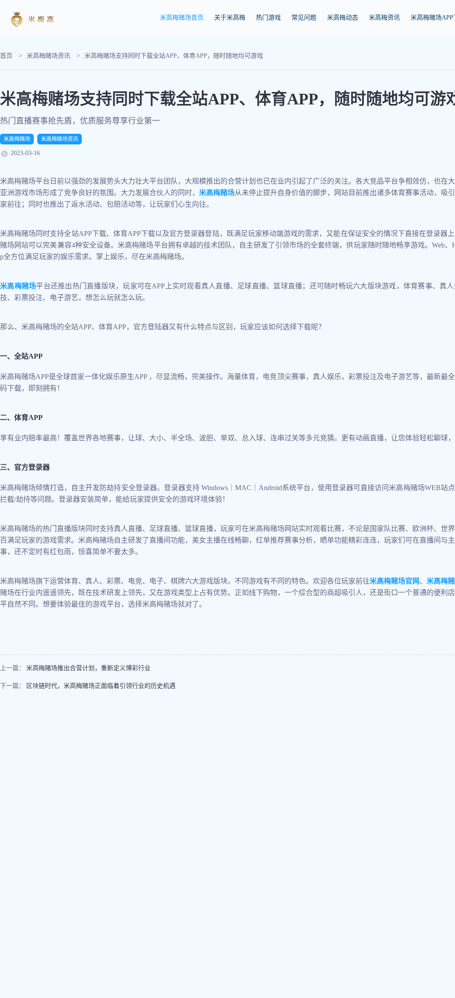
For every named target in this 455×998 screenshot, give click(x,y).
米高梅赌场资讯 (48, 55)
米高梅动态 (342, 17)
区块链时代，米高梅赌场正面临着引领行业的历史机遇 (101, 686)
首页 (6, 55)
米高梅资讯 (384, 17)
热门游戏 (268, 17)
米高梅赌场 (17, 139)
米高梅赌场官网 (394, 581)
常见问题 (303, 17)
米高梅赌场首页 (182, 17)
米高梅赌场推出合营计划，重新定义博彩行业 (88, 668)
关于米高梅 (229, 17)
